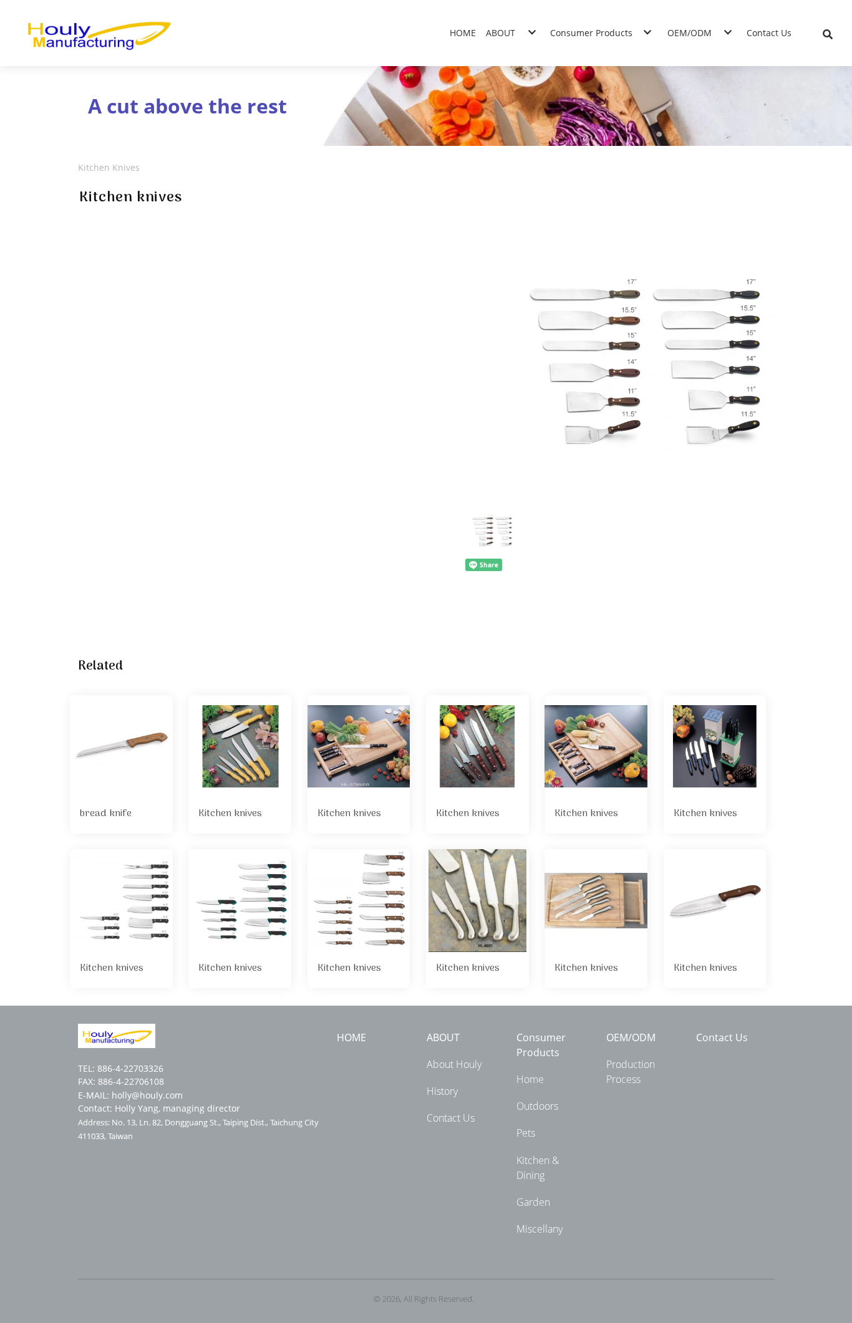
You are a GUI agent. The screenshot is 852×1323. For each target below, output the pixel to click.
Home (530, 1079)
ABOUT (443, 1037)
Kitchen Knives (109, 167)
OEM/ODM (631, 1037)
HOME (351, 1037)
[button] (827, 33)
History (442, 1091)
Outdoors (537, 1106)
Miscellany (539, 1229)
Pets (525, 1133)
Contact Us (451, 1118)
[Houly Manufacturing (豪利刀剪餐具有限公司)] (98, 33)
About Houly (454, 1064)
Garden (533, 1202)
